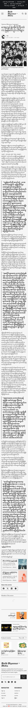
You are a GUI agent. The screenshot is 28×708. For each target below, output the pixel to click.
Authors (16, 693)
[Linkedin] (12, 682)
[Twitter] (5, 682)
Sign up (3, 690)
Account (3, 693)
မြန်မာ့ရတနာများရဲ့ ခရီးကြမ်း (22, 652)
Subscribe (3, 695)
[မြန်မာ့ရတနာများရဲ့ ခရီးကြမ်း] (23, 645)
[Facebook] (2, 682)
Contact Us (17, 690)
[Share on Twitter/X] (7, 588)
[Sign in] (26, 14)
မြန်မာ (15, 697)
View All (21, 638)
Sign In (3, 697)
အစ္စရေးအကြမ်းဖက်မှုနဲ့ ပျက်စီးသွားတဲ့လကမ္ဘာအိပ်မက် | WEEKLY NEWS (20, 628)
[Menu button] (2, 14)
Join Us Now (23, 676)
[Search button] (23, 14)
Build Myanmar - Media (16, 704)
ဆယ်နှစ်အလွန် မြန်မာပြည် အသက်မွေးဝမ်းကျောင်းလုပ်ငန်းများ (8, 652)
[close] (26, 4)
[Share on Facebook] (3, 588)
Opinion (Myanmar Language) (9, 24)
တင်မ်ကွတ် (11, 615)
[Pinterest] (15, 682)
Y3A (7, 35)
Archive (16, 695)
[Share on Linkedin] (11, 588)
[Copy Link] (15, 588)
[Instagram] (8, 682)
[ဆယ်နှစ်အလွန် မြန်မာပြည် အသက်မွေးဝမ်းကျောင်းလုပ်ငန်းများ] (6, 645)
